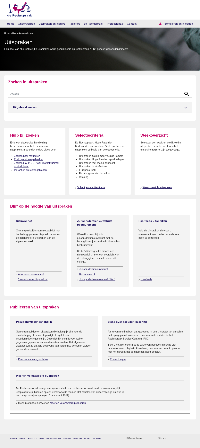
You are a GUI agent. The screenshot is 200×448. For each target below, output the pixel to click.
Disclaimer (96, 438)
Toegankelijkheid (53, 438)
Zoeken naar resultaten (27, 155)
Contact (132, 23)
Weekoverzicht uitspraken (157, 187)
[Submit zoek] (186, 94)
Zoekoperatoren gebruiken (28, 159)
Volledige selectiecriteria (91, 187)
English (13, 438)
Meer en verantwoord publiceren (68, 402)
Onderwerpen (26, 23)
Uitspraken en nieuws (51, 23)
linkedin (185, 438)
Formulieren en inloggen (178, 23)
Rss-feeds (146, 279)
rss (146, 438)
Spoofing (67, 438)
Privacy (31, 438)
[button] (100, 107)
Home (10, 23)
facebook (174, 438)
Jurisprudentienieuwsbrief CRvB (97, 279)
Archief (87, 438)
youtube (190, 438)
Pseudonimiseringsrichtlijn (33, 359)
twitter (169, 438)
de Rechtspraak (93, 23)
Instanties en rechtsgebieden (30, 169)
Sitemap (22, 438)
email (151, 438)
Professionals (115, 23)
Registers (74, 23)
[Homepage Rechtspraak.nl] (18, 8)
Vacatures (77, 438)
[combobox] (100, 94)
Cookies (40, 438)
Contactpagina (118, 359)
